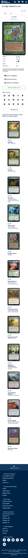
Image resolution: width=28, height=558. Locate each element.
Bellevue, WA (6, 518)
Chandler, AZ (5, 522)
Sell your (14, 87)
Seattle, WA (5, 516)
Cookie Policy (20, 550)
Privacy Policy (13, 550)
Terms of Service (5, 550)
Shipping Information (8, 478)
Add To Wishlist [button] (11, 76)
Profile (4, 488)
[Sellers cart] (22, 2)
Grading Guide (6, 508)
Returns (4, 480)
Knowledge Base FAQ (8, 476)
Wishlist (4, 495)
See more (13, 109)
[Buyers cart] (19, 2)
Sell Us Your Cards (7, 506)
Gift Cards (5, 531)
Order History (6, 491)
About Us (4, 528)
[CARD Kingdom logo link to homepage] (5, 2)
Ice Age (18, 56)
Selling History (6, 493)
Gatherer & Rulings (12, 83)
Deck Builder (5, 503)
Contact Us (5, 482)
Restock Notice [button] (11, 79)
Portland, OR (5, 520)
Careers (4, 533)
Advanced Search (7, 501)
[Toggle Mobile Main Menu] (26, 2)
